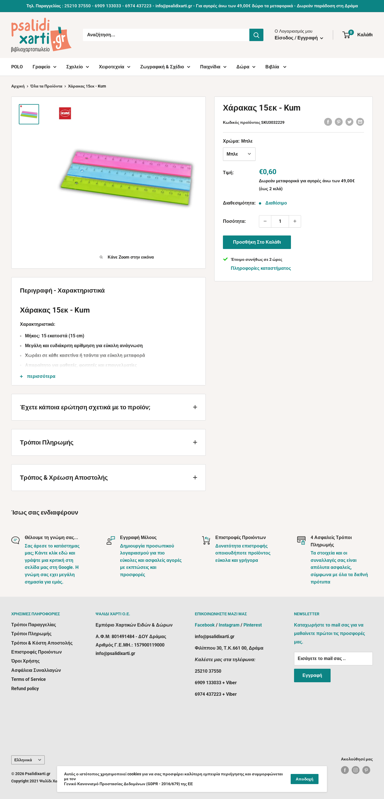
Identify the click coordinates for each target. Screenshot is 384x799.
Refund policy (25, 688)
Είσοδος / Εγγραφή (297, 38)
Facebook (205, 625)
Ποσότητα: (234, 221)
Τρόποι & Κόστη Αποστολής (42, 643)
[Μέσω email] (360, 121)
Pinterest (252, 625)
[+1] (295, 221)
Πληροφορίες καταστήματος (261, 268)
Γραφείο (41, 66)
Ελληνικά (23, 760)
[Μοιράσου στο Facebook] (328, 121)
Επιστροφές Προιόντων (36, 652)
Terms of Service (28, 679)
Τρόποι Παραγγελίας (33, 624)
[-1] (265, 221)
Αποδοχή (304, 779)
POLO (17, 66)
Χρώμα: (238, 140)
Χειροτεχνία (111, 66)
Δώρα (242, 66)
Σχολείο (74, 66)
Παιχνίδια (210, 66)
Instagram (229, 625)
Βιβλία (272, 66)
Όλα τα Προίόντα (46, 86)
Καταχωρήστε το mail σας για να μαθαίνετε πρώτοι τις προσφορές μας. (329, 633)
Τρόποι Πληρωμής (31, 633)
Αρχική (18, 86)
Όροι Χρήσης (25, 661)
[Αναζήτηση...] (256, 35)
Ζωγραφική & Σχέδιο (162, 66)
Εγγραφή (312, 675)
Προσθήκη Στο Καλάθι (257, 241)
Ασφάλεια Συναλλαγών (36, 670)
